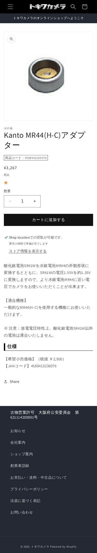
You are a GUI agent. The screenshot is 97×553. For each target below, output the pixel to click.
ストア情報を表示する (28, 251)
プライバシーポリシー (29, 489)
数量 (7, 191)
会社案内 (17, 442)
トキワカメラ (40, 546)
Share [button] (14, 381)
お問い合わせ (21, 512)
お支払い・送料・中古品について (38, 477)
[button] (10, 6)
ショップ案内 (21, 454)
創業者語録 (19, 465)
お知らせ (17, 430)
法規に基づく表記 (25, 500)
